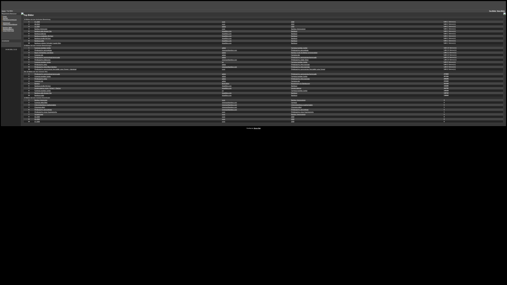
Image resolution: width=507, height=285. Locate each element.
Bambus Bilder (7, 27)
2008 (292, 22)
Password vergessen (10, 19)
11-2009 (37, 26)
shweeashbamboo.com (229, 50)
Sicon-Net (257, 128)
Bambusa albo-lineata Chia (42, 31)
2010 (292, 24)
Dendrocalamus (296, 88)
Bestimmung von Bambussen (300, 83)
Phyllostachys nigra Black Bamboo (45, 67)
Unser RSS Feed (8, 31)
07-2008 (37, 22)
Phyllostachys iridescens (42, 60)
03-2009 (37, 117)
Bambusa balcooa (40, 33)
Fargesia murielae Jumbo (42, 48)
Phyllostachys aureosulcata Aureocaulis (47, 57)
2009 (292, 26)
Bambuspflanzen (8, 29)
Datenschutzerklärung (10, 24)
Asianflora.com (226, 31)
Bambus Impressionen (298, 29)
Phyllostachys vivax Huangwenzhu (45, 112)
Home (4, 11)
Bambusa (294, 31)
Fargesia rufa (38, 55)
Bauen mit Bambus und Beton (43, 52)
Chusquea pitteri (39, 107)
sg (223, 62)
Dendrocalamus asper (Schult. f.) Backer (47, 88)
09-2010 (37, 24)
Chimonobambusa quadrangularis (45, 105)
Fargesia (294, 102)
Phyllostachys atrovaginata (43, 50)
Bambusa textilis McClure (42, 38)
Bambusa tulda (39, 41)
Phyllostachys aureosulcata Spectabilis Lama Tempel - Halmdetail (55, 69)
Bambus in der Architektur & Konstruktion (304, 52)
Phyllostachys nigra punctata (300, 64)
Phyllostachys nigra (40, 64)
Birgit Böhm (225, 83)
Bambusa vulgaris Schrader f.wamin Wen (47, 43)
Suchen (5, 18)
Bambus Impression (40, 29)
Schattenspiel (38, 114)
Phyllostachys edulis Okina (299, 60)
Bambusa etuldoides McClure (43, 36)
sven (223, 22)
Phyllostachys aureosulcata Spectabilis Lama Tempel (308, 69)
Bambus (37, 83)
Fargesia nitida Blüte (40, 102)
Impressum (6, 23)
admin (224, 26)
